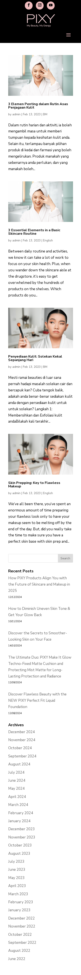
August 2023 (19, 853)
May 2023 (16, 877)
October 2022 (20, 934)
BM (45, 114)
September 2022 (22, 942)
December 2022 (21, 918)
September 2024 (22, 756)
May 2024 (16, 788)
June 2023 (16, 869)
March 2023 (18, 894)
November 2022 (21, 926)
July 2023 (16, 861)
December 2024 (21, 731)
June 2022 (16, 958)
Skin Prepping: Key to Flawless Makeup (34, 484)
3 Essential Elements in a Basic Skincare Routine (34, 232)
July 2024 (16, 772)
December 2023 (21, 829)
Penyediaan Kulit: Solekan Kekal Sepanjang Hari (35, 358)
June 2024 (16, 780)
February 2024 (20, 813)
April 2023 (17, 885)
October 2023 (20, 845)
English (48, 240)
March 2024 (18, 804)
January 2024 (19, 821)
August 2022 (19, 950)
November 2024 (21, 739)
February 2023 (20, 902)
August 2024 (19, 764)
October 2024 (20, 747)
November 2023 (21, 837)
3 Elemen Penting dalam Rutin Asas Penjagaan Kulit (38, 106)
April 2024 (17, 796)
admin (16, 114)
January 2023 (19, 910)
